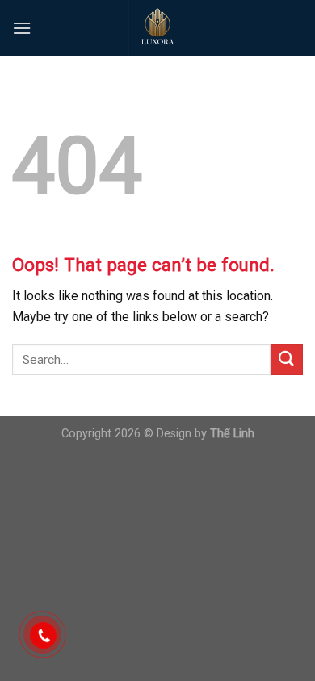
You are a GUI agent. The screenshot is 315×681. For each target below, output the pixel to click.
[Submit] (287, 359)
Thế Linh (232, 434)
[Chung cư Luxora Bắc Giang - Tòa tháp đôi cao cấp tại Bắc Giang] (157, 28)
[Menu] (22, 28)
